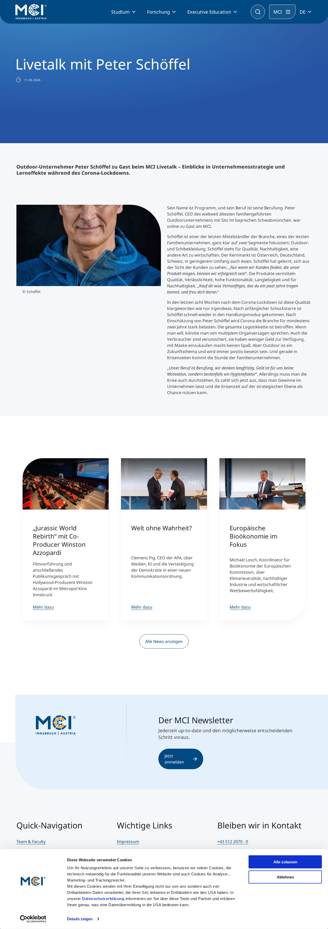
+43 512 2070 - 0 (232, 841)
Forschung (158, 12)
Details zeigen (80, 919)
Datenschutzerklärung (103, 898)
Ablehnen (285, 877)
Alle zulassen (285, 862)
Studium (120, 12)
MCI (277, 12)
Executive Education (209, 12)
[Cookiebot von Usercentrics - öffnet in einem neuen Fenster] (33, 919)
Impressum (128, 841)
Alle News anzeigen (164, 641)
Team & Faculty (31, 841)
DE (302, 12)
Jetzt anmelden (174, 759)
